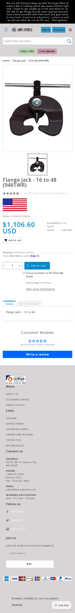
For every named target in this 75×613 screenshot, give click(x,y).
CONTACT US (13, 440)
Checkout (58, 29)
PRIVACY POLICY (15, 405)
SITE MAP (11, 418)
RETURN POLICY (15, 445)
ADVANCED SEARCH (17, 429)
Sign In (46, 29)
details (9, 304)
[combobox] (33, 41)
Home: (6, 60)
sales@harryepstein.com (21, 489)
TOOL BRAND (47, 51)
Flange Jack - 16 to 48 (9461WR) (31, 60)
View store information (40, 289)
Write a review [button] (37, 354)
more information (29, 303)
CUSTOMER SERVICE (18, 399)
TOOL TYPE (27, 51)
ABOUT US (12, 394)
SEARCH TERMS (15, 423)
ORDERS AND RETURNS (19, 434)
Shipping (7, 252)
